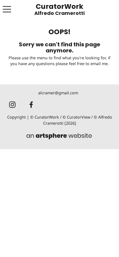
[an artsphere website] (59, 136)
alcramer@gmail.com (58, 92)
